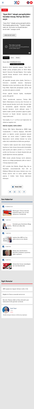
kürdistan (6, 58)
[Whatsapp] (15, 191)
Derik (12, 58)
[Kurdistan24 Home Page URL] (17, 2)
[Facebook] (24, 191)
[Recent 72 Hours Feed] (28, 2)
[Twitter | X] (19, 191)
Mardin (17, 58)
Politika (5, 10)
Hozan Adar (18, 187)
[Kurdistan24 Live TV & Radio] (31, 2)
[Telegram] (10, 191)
